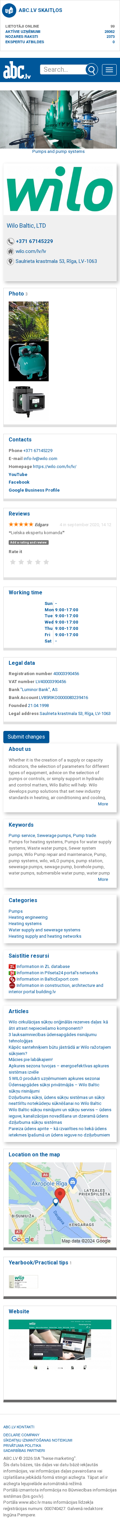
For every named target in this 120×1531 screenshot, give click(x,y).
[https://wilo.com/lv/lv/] (60, 1357)
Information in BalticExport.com (47, 979)
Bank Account (23, 697)
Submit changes (26, 737)
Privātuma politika (22, 1445)
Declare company (21, 1434)
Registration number (30, 673)
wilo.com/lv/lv (31, 251)
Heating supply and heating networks (45, 936)
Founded (18, 705)
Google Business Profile (34, 490)
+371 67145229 (34, 241)
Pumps (16, 911)
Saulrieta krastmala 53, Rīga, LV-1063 (56, 261)
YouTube (18, 474)
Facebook (19, 482)
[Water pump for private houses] (29, 361)
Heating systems (25, 923)
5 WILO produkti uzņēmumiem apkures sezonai (54, 1078)
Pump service (22, 835)
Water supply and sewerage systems (44, 929)
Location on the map (34, 1154)
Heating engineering (28, 917)
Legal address (24, 713)
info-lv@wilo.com (40, 458)
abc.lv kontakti (18, 1426)
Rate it (15, 551)
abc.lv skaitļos (40, 10)
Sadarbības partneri (24, 1450)
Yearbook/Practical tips (40, 1262)
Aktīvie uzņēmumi (22, 31)
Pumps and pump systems (58, 151)
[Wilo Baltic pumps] (29, 401)
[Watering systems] (29, 321)
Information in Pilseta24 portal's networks (57, 972)
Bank (14, 689)
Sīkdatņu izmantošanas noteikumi (37, 1440)
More (103, 803)
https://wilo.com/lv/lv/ (54, 466)
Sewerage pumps (54, 835)
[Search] (91, 69)
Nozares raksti (21, 36)
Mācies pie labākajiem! (31, 1059)
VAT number (22, 681)
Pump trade (84, 835)
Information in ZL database (43, 966)
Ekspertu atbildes (24, 41)
